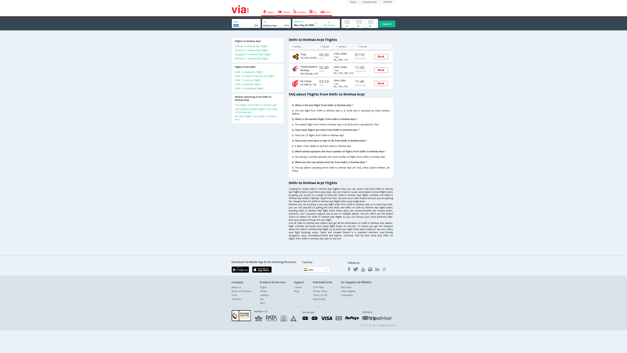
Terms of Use (320, 295)
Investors (236, 299)
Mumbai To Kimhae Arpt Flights (251, 58)
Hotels (263, 291)
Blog (296, 291)
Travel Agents (348, 291)
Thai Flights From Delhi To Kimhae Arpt (256, 105)
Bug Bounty (319, 299)
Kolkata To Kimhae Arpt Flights (251, 46)
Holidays (264, 295)
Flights (263, 287)
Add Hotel (346, 287)
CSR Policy (318, 287)
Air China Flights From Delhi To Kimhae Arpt (255, 118)
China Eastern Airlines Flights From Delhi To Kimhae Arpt (256, 111)
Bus (262, 299)
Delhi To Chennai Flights (248, 80)
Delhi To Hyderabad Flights (249, 88)
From (235, 21)
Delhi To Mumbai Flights (248, 84)
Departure (298, 21)
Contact (298, 287)
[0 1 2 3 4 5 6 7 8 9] (359, 26)
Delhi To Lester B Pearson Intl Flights (254, 76)
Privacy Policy (320, 291)
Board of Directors (241, 291)
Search (387, 24)
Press (234, 295)
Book (381, 56)
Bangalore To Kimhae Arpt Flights (253, 54)
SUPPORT (387, 2)
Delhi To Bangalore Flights (249, 72)
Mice (262, 302)
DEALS (353, 2)
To (265, 21)
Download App (370, 2)
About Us (236, 287)
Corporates (347, 295)
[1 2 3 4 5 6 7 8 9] (347, 26)
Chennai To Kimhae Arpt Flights (251, 50)
